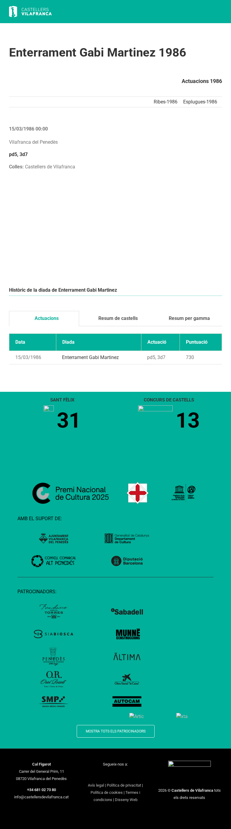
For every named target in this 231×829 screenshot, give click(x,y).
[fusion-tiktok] (123, 775)
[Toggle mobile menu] (219, 12)
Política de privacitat (124, 785)
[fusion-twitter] (100, 775)
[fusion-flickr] (139, 775)
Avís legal (96, 785)
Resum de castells (117, 318)
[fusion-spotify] (131, 775)
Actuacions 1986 (202, 81)
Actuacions (46, 318)
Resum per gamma (189, 318)
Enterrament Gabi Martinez (90, 357)
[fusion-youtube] (115, 775)
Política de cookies (107, 792)
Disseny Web (126, 799)
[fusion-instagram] (107, 775)
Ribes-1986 (165, 102)
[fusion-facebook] (92, 775)
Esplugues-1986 (200, 102)
